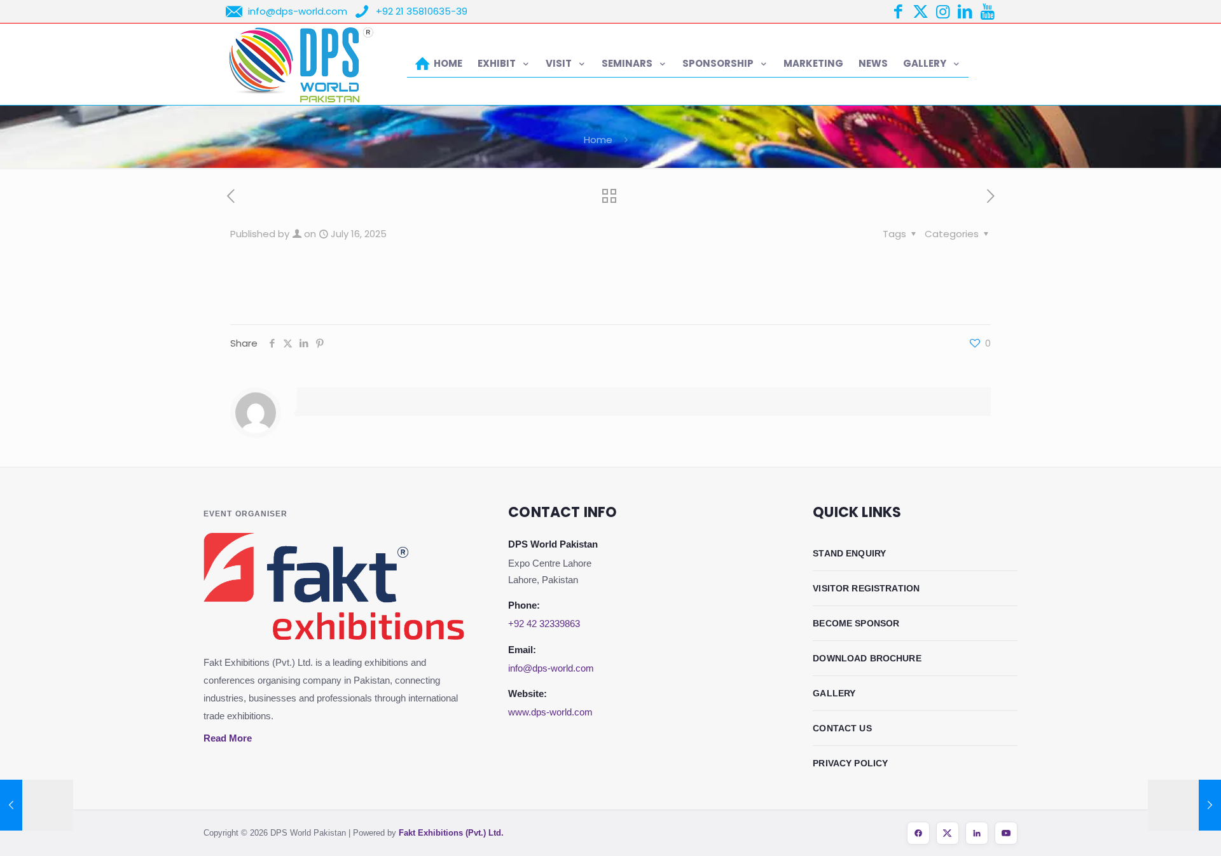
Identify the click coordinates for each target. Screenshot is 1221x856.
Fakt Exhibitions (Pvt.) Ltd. (451, 833)
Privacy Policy (850, 763)
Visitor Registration (866, 588)
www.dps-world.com (550, 712)
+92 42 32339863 (544, 623)
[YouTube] (1006, 833)
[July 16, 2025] (36, 805)
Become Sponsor (856, 623)
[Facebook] (918, 833)
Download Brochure (867, 658)
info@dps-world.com (551, 668)
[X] (947, 833)
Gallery (834, 693)
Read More (228, 738)
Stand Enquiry (849, 553)
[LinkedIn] (976, 833)
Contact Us (842, 728)
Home (598, 139)
